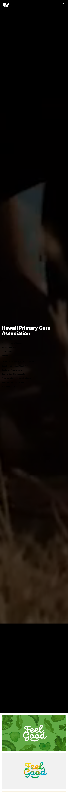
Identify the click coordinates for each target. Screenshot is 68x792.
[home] (5, 5)
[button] (63, 4)
